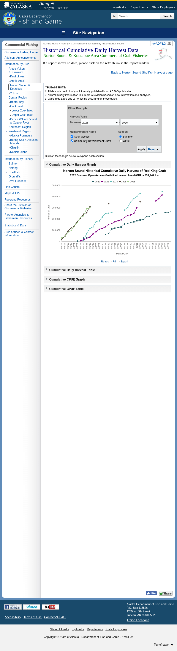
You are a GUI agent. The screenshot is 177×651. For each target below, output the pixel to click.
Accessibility (13, 617)
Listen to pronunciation (52, 3)
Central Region (18, 97)
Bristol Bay (17, 102)
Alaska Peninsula (21, 135)
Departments (139, 7)
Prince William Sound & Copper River (23, 121)
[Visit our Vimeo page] (31, 607)
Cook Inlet (16, 106)
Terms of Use (33, 617)
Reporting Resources (18, 199)
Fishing (64, 43)
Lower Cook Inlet (22, 110)
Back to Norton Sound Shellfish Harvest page (142, 72)
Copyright (50, 636)
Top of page (161, 644)
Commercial (77, 43)
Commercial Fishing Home (21, 52)
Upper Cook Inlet (22, 114)
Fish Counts (12, 186)
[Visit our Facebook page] (13, 607)
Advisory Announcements (20, 57)
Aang (44, 3)
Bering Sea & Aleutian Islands (24, 141)
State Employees (163, 7)
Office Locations (138, 620)
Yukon (14, 93)
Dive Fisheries (18, 180)
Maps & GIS (12, 193)
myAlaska (119, 7)
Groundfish (15, 176)
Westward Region (19, 131)
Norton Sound (116, 43)
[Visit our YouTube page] (50, 607)
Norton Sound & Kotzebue (20, 87)
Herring (13, 167)
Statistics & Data (15, 225)
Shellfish (14, 172)
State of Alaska (19, 5)
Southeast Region (20, 127)
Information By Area (96, 43)
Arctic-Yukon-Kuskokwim (17, 70)
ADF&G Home (50, 43)
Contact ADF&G (55, 617)
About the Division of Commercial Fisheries (18, 206)
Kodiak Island (18, 152)
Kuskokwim (17, 76)
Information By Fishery (19, 158)
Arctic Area (17, 80)
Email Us (127, 636)
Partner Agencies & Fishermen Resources (18, 216)
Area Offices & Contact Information (19, 233)
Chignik (14, 147)
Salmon (13, 163)
